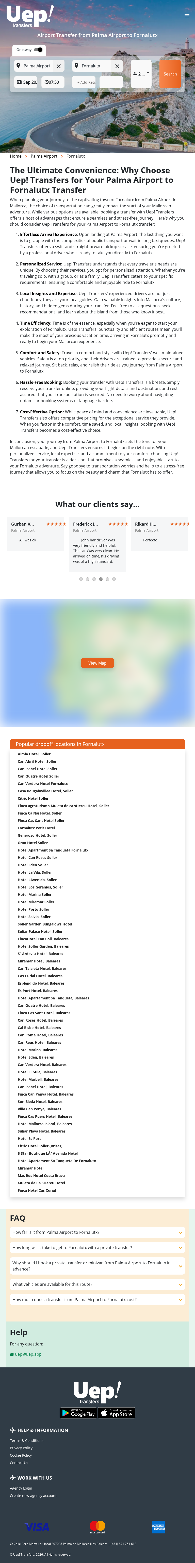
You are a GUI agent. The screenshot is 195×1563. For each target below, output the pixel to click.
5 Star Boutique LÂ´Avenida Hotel (48, 1153)
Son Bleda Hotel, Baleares (40, 1101)
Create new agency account (33, 1495)
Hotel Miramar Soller (36, 901)
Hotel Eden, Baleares (36, 1057)
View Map (97, 663)
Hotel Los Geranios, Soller (40, 887)
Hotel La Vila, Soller (35, 872)
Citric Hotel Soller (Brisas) (40, 1145)
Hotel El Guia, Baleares (37, 1072)
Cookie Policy (21, 1455)
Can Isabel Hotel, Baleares (40, 1086)
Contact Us (19, 1462)
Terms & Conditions (26, 1440)
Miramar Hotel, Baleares (39, 961)
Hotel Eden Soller (33, 864)
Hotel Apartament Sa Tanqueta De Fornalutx (57, 1160)
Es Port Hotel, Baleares (38, 990)
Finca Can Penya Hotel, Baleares (46, 1094)
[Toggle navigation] (187, 17)
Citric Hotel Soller (33, 798)
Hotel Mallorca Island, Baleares (45, 1123)
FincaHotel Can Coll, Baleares (43, 938)
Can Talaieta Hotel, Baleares (42, 968)
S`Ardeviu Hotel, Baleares (40, 953)
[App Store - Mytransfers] (117, 1413)
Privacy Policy (21, 1447)
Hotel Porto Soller (33, 909)
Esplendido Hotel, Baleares (41, 983)
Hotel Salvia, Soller (34, 916)
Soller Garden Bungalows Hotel (45, 924)
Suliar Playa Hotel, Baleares (42, 1131)
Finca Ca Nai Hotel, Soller (40, 813)
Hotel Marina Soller (35, 894)
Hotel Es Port (29, 1138)
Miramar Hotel (30, 1168)
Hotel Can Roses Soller (37, 857)
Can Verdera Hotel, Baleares (42, 1064)
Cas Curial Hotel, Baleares (40, 975)
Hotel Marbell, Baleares (38, 1079)
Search (170, 74)
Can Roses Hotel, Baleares (40, 1020)
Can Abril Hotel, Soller (37, 761)
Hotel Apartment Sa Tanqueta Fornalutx (53, 850)
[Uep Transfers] (30, 16)
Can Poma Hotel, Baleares (40, 1035)
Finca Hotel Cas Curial (37, 1190)
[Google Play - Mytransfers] (78, 1413)
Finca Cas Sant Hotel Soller (41, 820)
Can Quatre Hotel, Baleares (41, 1005)
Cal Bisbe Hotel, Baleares (39, 1027)
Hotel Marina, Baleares (37, 1049)
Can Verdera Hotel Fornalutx (43, 783)
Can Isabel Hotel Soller (37, 768)
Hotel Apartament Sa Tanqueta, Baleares (53, 998)
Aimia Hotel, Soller (34, 754)
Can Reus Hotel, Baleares (39, 1042)
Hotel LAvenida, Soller (37, 879)
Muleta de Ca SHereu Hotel (41, 1182)
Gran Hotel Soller (33, 842)
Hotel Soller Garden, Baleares (43, 946)
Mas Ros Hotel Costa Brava (41, 1175)
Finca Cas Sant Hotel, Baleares (44, 1012)
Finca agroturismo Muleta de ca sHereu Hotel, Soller (63, 805)
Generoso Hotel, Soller (37, 835)
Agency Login (21, 1488)
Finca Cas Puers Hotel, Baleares (45, 1116)
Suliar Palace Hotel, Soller (40, 931)
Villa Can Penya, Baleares (39, 1109)
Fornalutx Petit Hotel (36, 827)
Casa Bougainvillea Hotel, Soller (45, 791)
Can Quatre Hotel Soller (38, 776)
